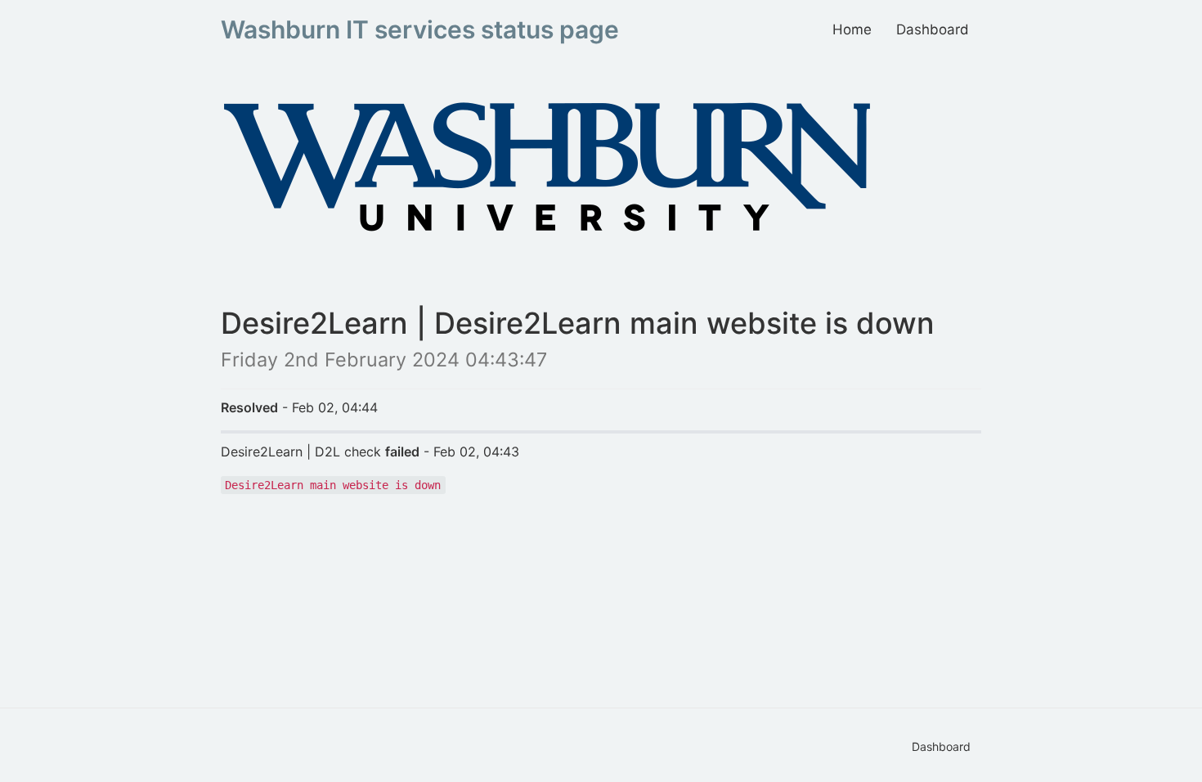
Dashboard (932, 29)
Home (852, 29)
